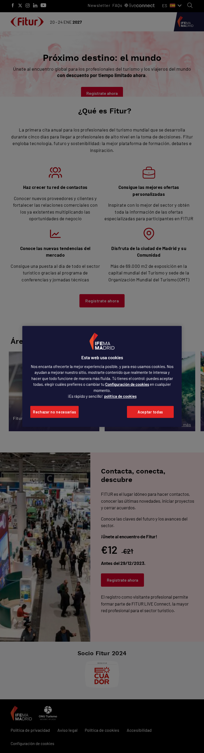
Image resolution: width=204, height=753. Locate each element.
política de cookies (120, 396)
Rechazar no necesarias (54, 412)
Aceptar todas (150, 412)
